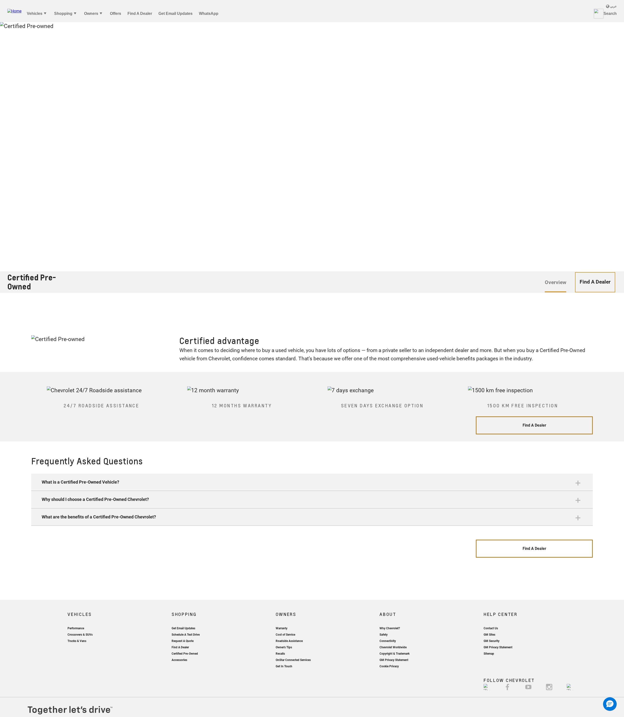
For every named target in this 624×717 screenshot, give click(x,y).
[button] (312, 482)
